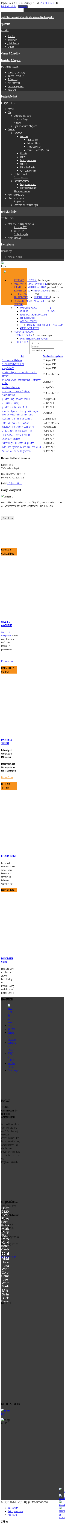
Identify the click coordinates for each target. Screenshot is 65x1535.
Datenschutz (13, 1508)
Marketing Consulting (16, 72)
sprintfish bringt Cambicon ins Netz (16, 399)
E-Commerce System (16, 198)
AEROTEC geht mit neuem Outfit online (18, 426)
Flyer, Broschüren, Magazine (25, 126)
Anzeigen (17, 122)
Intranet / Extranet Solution (38, 150)
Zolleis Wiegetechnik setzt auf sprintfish (18, 443)
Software (11, 129)
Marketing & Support (11, 60)
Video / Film (19, 231)
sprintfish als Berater (55, 287)
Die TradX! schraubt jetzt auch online (17, 430)
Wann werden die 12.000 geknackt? (16, 451)
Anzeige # (36, 350)
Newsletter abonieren (11, 387)
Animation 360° (20, 227)
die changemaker (54, 283)
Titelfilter (35, 343)
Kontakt (11, 46)
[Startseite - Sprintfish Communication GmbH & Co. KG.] (10, 1025)
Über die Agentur (44, 280)
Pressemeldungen (15, 257)
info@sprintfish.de (8, 6)
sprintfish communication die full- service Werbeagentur (27, 17)
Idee (5, 1279)
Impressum (12, 1514)
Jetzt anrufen (23, 6)
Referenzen (12, 39)
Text (5, 1235)
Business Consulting (16, 76)
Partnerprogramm (21, 181)
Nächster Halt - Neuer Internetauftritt (17, 418)
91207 (6, 1211)
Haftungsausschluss (15, 1511)
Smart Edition (32, 139)
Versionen (24, 136)
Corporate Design (21, 119)
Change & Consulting (10, 53)
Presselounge (7, 244)
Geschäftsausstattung (22, 115)
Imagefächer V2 (8, 368)
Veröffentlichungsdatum (53, 356)
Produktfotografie (21, 234)
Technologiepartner (28, 187)
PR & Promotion (14, 83)
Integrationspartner (28, 184)
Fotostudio (54, 297)
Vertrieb (7, 1269)
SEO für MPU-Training (10, 403)
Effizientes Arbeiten (28, 167)
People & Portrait (14, 237)
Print (9, 112)
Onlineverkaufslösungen (42, 335)
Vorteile (23, 163)
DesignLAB (12, 89)
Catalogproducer (21, 177)
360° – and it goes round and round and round (21, 447)
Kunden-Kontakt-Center (7, 1246)
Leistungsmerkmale (28, 160)
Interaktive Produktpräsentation (21, 224)
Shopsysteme (19, 201)
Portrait (23, 157)
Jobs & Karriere (13, 43)
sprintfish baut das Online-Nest (14, 407)
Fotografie (9, 1265)
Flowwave (18, 133)
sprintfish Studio (9, 211)
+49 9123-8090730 (46, 3)
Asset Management (28, 170)
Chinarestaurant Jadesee (12, 360)
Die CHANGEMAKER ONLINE (13, 364)
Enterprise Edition (34, 146)
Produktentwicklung (16, 194)
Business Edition (33, 143)
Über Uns (11, 36)
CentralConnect (20, 174)
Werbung (8, 1283)
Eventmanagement (16, 86)
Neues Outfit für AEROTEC (12, 439)
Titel (22, 356)
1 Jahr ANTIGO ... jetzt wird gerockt (16, 434)
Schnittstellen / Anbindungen (26, 205)
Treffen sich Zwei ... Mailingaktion (15, 422)
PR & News (51, 301)
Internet (11, 109)
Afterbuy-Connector (22, 191)
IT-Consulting (13, 79)
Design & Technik (9, 96)
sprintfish (5, 24)
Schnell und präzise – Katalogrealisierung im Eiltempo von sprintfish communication (20, 412)
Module (23, 153)
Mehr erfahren (8, 518)
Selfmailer (9, 1294)
